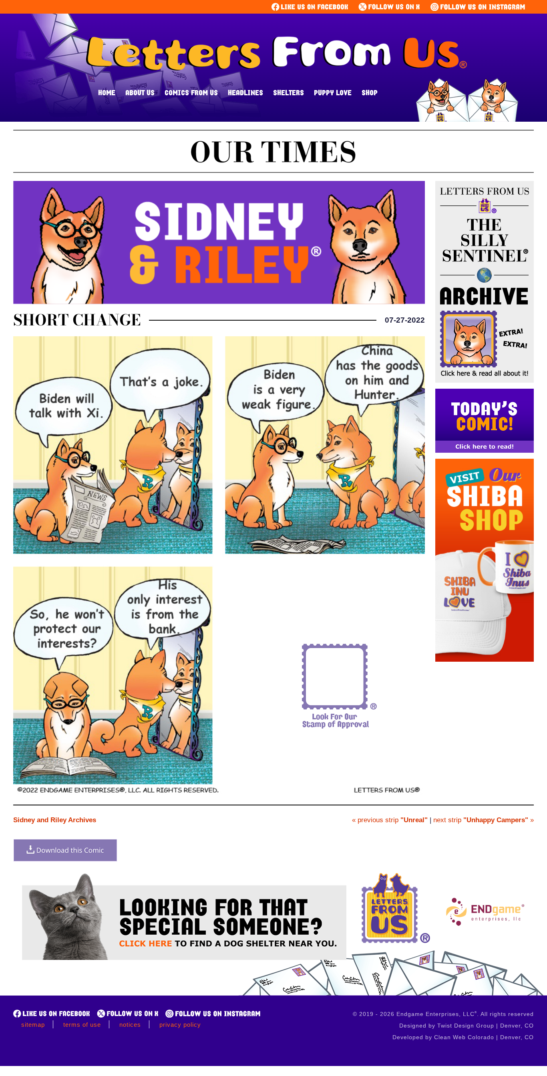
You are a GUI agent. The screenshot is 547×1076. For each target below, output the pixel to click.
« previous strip (390, 820)
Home (106, 92)
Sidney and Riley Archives (54, 820)
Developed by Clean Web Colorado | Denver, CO (463, 1037)
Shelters (288, 92)
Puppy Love (333, 92)
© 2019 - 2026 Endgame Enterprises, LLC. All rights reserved (443, 1014)
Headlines (245, 92)
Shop (370, 92)
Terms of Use (82, 1024)
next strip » (483, 820)
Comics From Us (191, 92)
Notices (130, 1024)
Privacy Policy (180, 1024)
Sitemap (33, 1024)
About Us (140, 92)
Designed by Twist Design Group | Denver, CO (466, 1025)
